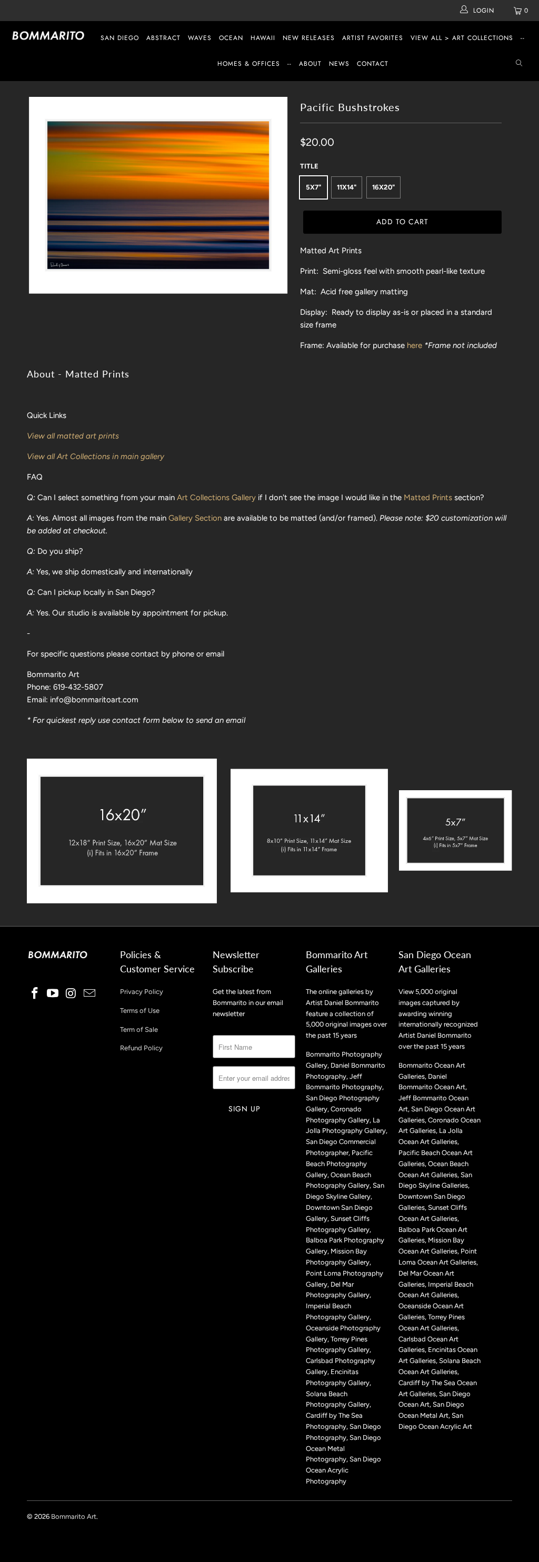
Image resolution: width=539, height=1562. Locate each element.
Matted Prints (428, 497)
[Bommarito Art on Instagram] (71, 994)
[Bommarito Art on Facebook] (35, 994)
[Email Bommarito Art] (89, 994)
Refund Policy (141, 1048)
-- (523, 38)
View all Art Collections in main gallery (95, 456)
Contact (372, 63)
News (339, 63)
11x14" (346, 187)
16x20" (383, 187)
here (414, 345)
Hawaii (263, 38)
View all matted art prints (73, 436)
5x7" (313, 187)
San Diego (120, 38)
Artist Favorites (372, 38)
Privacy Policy (141, 992)
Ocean (231, 38)
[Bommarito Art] (48, 35)
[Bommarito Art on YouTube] (53, 994)
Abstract (163, 38)
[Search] (519, 64)
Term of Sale (139, 1029)
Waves (200, 38)
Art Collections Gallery (216, 497)
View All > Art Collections (462, 38)
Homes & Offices (248, 63)
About (310, 63)
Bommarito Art (73, 1516)
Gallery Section (195, 518)
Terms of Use (139, 1010)
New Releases (309, 38)
